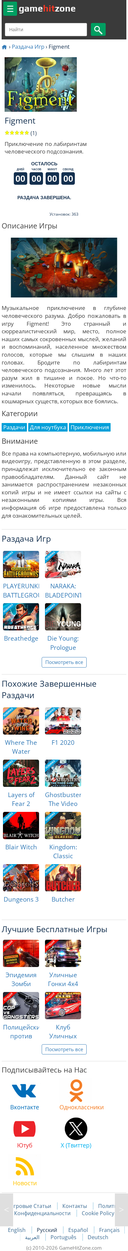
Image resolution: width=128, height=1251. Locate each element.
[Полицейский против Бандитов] (21, 1005)
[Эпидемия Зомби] (21, 953)
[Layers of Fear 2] (21, 773)
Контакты (74, 1206)
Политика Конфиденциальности (68, 1209)
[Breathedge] (21, 616)
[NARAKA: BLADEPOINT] (63, 564)
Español (78, 1230)
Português (64, 1237)
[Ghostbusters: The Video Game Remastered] (63, 773)
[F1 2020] (63, 721)
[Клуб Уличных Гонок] (63, 1005)
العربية (33, 1237)
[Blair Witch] (21, 825)
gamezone (47, 8)
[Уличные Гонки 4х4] (63, 953)
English (17, 1230)
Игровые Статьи (30, 1206)
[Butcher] (63, 877)
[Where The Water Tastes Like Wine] (21, 721)
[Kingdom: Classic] (63, 825)
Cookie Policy (98, 1213)
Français (109, 1230)
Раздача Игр (28, 46)
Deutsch (98, 1237)
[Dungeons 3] (21, 877)
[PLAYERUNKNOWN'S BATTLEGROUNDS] (21, 564)
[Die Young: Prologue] (63, 616)
